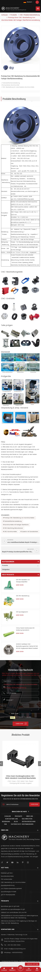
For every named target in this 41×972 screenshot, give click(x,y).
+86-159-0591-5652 (13, 945)
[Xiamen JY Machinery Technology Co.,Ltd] (13, 9)
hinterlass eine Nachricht (20, 967)
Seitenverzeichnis (28, 821)
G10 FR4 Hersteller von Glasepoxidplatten (23, 581)
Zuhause (4, 15)
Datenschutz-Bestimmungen (22, 824)
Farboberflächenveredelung (13, 521)
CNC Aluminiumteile (10, 532)
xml (5, 824)
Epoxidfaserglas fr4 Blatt (8, 892)
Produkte (13, 15)
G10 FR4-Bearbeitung (22, 596)
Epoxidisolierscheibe (7, 876)
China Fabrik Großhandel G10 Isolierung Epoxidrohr (25, 629)
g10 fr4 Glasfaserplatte (8, 895)
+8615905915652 (17, 953)
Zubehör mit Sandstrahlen (30, 532)
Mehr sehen (19, 585)
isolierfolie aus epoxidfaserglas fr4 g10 (13, 909)
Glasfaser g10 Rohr (7, 873)
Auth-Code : (15, 714)
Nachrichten (27, 819)
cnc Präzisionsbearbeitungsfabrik (11, 889)
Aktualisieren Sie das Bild (23, 717)
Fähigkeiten (6, 570)
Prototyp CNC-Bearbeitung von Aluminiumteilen (19, 518)
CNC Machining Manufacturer (13, 528)
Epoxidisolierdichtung (7, 885)
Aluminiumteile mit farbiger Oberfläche (16, 525)
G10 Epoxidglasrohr (22, 612)
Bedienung (6, 821)
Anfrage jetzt (31, 964)
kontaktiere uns (11, 819)
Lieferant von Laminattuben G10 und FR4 (13, 913)
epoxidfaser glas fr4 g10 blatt (10, 906)
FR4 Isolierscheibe (6, 879)
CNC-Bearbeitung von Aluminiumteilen (13, 882)
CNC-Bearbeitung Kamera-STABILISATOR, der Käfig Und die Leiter (23, 777)
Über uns (29, 816)
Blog (16, 821)
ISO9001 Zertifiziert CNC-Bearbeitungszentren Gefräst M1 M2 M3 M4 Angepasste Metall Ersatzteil (27, 646)
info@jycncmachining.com (17, 949)
